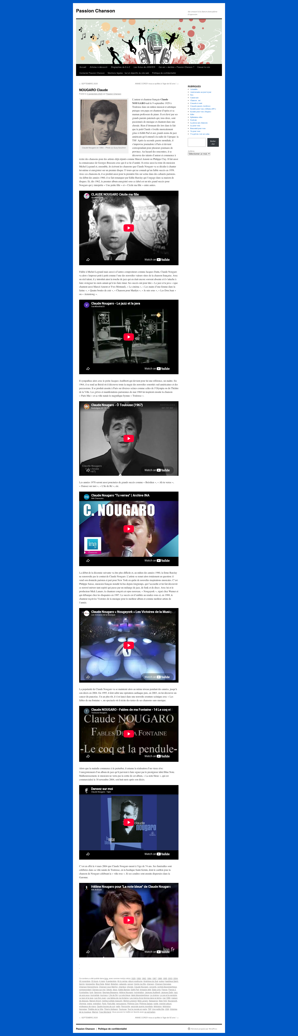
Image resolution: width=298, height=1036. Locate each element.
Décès (109, 989)
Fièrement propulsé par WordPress (204, 1028)
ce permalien (149, 1012)
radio (118, 1006)
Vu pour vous (195, 131)
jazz (176, 992)
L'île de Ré (113, 995)
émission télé (145, 989)
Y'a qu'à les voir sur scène (199, 134)
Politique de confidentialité (164, 72)
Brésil (107, 984)
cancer (130, 984)
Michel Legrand (130, 1000)
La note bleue (124, 995)
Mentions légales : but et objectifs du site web (128, 72)
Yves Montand (105, 1012)
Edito (192, 114)
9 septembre (111, 981)
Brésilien (114, 984)
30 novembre (84, 981)
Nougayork (172, 1000)
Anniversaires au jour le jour (200, 92)
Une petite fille (158, 1009)
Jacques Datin (167, 992)
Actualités (194, 89)
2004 (175, 978)
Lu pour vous (195, 125)
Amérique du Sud (150, 981)
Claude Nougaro (141, 986)
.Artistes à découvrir (98, 67)
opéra (89, 1003)
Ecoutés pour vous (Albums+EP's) (203, 108)
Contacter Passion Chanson (92, 72)
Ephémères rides (196, 117)
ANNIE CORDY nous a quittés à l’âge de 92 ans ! (156, 83)
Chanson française (163, 984)
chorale (130, 986)
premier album (165, 1003)
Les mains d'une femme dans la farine (146, 998)
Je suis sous (84, 995)
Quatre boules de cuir (106, 1006)
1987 (154, 978)
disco (115, 989)
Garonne (98, 992)
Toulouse (123, 1009)
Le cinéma (154, 995)
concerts (152, 986)
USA (167, 1009)
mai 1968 (166, 998)
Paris (104, 1003)
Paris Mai (111, 1003)
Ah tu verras (122, 981)
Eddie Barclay (124, 989)
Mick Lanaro (143, 1000)
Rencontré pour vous (198, 128)
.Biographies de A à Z (120, 67)
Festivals (193, 120)
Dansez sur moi (99, 989)
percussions (121, 1003)
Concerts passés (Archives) (200, 106)
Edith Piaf (135, 989)
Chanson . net (195, 100)
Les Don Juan (100, 998)
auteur (161, 981)
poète (156, 1003)
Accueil (82, 67)
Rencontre (125, 1006)
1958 (138, 978)
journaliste (94, 995)
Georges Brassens (110, 992)
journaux (104, 995)
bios (106, 978)
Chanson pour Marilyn (108, 986)
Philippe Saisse (146, 1003)
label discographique (140, 995)
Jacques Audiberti (152, 992)
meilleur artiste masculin (112, 1000)
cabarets (122, 984)
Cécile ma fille (140, 984)
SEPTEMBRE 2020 (88, 83)
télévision (158, 1006)
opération (97, 1003)
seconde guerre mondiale (142, 1006)
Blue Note (100, 984)
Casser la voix (203, 67)
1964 (149, 978)
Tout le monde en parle (137, 1009)
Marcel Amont (95, 1000)
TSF (149, 1009)
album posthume (135, 981)
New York (163, 1000)
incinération (139, 992)
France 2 (172, 989)
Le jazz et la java (86, 998)
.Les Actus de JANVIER (144, 67)
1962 (144, 978)
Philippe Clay (132, 1003)
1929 (133, 978)
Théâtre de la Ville (95, 1009)
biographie (90, 984)
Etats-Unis (156, 989)
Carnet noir (194, 97)
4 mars (102, 981)
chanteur (122, 986)
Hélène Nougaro (126, 992)
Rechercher (213, 142)
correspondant (85, 989)
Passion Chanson (95, 10)
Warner (95, 1012)
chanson (150, 984)
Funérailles (84, 992)
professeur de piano (87, 1006)
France (164, 989)
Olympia (82, 1003)
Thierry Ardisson (111, 1009)
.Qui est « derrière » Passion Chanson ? (176, 67)
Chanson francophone (88, 986)
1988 (160, 978)
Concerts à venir (196, 103)
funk (91, 992)
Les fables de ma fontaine (118, 998)
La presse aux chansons (199, 122)
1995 (165, 978)
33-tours (94, 981)
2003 (170, 978)
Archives (191, 151)
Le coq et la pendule (168, 995)
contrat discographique (167, 986)
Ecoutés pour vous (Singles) (200, 111)
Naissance (153, 1000)
